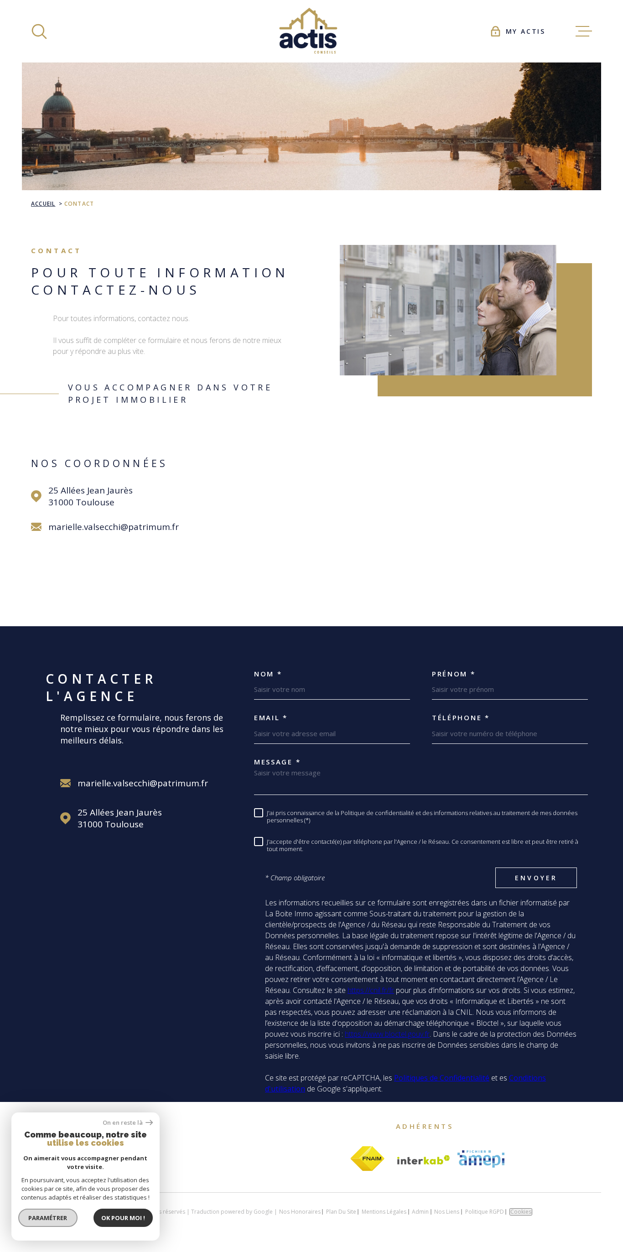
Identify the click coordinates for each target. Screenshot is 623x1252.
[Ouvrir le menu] (584, 31)
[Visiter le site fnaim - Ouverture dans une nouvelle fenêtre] (367, 1159)
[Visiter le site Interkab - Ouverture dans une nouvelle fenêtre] (423, 1159)
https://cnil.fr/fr (371, 990)
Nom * (268, 673)
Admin (420, 1212)
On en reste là (123, 1122)
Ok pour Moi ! (123, 1218)
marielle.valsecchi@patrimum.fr (113, 527)
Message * (277, 761)
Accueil (43, 204)
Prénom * (454, 673)
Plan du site (341, 1212)
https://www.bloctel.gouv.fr (387, 1034)
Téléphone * (461, 717)
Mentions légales (384, 1212)
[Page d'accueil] (311, 31)
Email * (271, 717)
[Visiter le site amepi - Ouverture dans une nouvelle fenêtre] (480, 1159)
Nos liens (446, 1212)
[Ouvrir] (39, 31)
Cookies (520, 1212)
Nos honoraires (300, 1212)
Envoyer (536, 877)
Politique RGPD (484, 1212)
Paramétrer (48, 1218)
